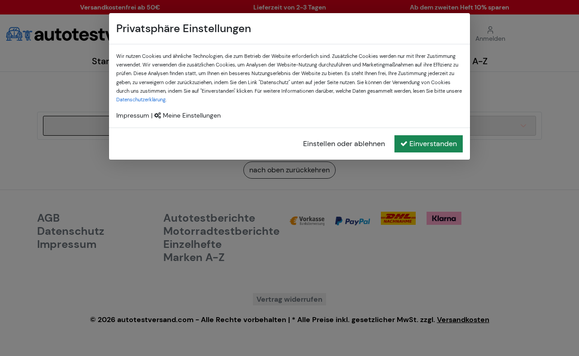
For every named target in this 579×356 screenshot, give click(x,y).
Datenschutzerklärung (141, 99)
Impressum (132, 115)
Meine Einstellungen (191, 115)
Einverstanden (433, 143)
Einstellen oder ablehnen (344, 143)
